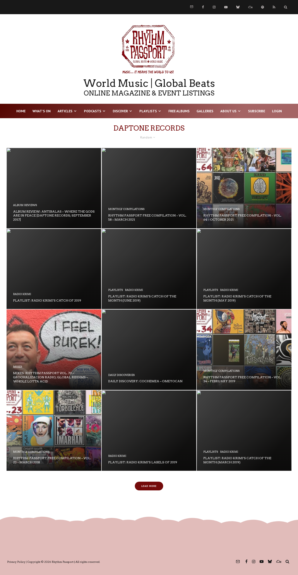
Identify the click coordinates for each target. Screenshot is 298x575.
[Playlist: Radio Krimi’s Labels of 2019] (149, 430)
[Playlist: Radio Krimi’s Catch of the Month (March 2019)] (244, 430)
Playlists (148, 111)
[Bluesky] (238, 7)
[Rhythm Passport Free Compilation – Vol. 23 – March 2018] (54, 430)
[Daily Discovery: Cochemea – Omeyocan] (149, 349)
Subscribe (256, 111)
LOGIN (277, 111)
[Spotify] (262, 7)
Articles (65, 111)
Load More (149, 486)
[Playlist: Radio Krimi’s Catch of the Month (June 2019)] (149, 269)
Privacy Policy (16, 561)
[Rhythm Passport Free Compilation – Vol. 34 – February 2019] (244, 349)
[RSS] (274, 7)
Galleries (205, 111)
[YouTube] (226, 7)
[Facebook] (203, 7)
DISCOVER (120, 111)
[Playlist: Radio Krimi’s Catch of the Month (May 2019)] (244, 269)
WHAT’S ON (42, 111)
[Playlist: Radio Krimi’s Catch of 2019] (54, 269)
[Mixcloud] (250, 7)
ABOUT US (228, 111)
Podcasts (92, 111)
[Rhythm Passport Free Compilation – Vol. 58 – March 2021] (149, 188)
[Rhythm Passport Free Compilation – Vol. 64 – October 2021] (244, 188)
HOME (21, 111)
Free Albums (179, 111)
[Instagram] (214, 7)
